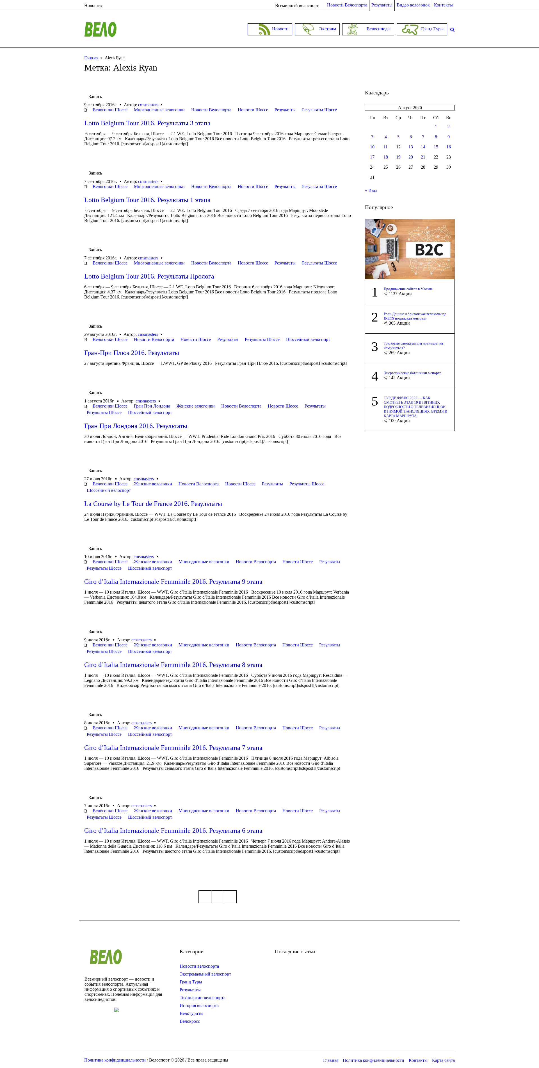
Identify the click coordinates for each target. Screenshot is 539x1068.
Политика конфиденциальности (373, 1060)
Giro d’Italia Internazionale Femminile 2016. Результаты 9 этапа (173, 581)
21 (423, 157)
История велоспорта (199, 1005)
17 (372, 157)
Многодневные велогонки (159, 109)
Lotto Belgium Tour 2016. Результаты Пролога (149, 276)
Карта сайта (443, 1060)
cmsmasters (148, 104)
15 (436, 146)
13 (410, 146)
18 (385, 157)
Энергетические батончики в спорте (412, 373)
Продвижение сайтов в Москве (408, 289)
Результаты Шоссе (319, 109)
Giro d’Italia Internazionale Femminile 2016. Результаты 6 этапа (173, 830)
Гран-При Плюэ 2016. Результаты (131, 352)
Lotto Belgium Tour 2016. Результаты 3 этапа (147, 123)
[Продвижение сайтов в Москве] (410, 248)
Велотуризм (191, 1013)
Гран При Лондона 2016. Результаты (135, 425)
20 (410, 157)
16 (448, 146)
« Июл (371, 190)
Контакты (418, 1060)
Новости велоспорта (199, 966)
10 (372, 146)
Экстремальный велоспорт (205, 974)
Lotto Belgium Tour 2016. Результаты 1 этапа (147, 199)
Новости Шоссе (253, 109)
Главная (91, 57)
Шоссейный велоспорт (308, 339)
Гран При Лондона (152, 406)
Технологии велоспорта (202, 997)
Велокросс (190, 1021)
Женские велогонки (196, 406)
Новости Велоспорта (211, 109)
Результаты (285, 109)
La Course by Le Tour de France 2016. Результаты (153, 503)
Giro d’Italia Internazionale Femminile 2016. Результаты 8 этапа (173, 664)
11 (385, 146)
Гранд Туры (191, 981)
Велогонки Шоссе (110, 109)
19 (398, 157)
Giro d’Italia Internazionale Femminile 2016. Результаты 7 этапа (173, 747)
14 (423, 146)
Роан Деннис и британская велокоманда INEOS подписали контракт (415, 316)
